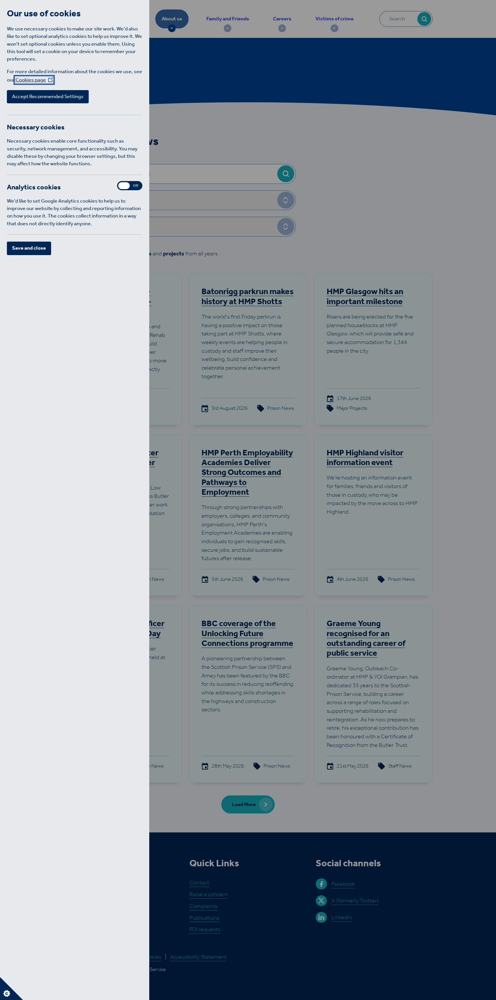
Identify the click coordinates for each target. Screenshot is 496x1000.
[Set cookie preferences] (11, 988)
